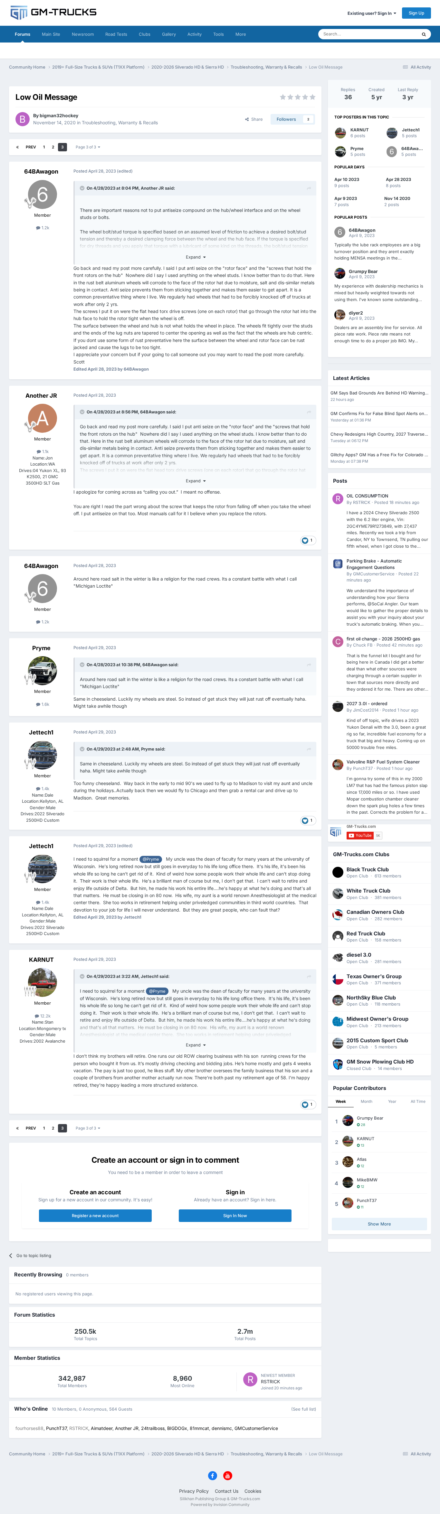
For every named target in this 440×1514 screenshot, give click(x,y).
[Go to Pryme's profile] (42, 670)
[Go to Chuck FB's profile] (337, 641)
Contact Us (226, 1491)
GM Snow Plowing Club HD (380, 1061)
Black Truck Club (368, 869)
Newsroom (83, 34)
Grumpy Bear (370, 1118)
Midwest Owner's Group (377, 1019)
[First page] (17, 147)
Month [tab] (366, 1101)
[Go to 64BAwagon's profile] (42, 194)
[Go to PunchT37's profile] (337, 764)
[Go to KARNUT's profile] (42, 982)
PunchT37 (363, 768)
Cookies (252, 1491)
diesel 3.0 (359, 954)
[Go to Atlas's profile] (347, 1161)
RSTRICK (270, 1381)
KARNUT (41, 959)
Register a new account (95, 1215)
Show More (379, 1223)
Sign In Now (235, 1215)
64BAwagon (41, 171)
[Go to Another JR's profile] (42, 418)
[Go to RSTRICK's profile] (250, 1379)
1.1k (45, 451)
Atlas (362, 1159)
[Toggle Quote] (83, 188)
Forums (22, 34)
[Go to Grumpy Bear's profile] (347, 1120)
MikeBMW (367, 1179)
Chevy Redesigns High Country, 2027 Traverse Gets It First (377, 434)
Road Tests (116, 34)
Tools (218, 34)
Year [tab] (392, 1101)
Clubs (144, 34)
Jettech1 (41, 732)
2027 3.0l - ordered (367, 703)
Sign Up (416, 12)
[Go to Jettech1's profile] (42, 755)
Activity (194, 34)
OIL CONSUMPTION (367, 495)
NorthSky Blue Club (371, 997)
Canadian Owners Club (375, 912)
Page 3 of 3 (87, 147)
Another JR (152, 188)
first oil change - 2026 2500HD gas (383, 638)
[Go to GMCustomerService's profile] (337, 563)
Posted (396, 502)
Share (256, 119)
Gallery (169, 34)
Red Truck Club (366, 933)
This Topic (398, 34)
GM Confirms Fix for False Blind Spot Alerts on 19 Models (377, 414)
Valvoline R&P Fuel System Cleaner (383, 761)
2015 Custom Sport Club (377, 1040)
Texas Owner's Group (374, 976)
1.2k (44, 227)
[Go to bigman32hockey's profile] (22, 119)
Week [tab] (341, 1101)
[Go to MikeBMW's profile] (347, 1182)
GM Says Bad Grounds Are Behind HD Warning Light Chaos (377, 393)
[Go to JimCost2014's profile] (337, 706)
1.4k (44, 788)
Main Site (51, 34)
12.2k (45, 1015)
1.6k (44, 704)
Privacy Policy (194, 1491)
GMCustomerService (374, 573)
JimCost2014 (365, 710)
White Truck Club (368, 890)
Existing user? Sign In (371, 13)
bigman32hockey (59, 115)
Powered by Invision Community (220, 1504)
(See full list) (303, 1409)
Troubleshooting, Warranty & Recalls (120, 122)
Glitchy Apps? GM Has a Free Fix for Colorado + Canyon (378, 455)
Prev (31, 147)
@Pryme (151, 859)
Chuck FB (363, 645)
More (240, 34)
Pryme (41, 648)
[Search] (424, 34)
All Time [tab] (418, 1101)
